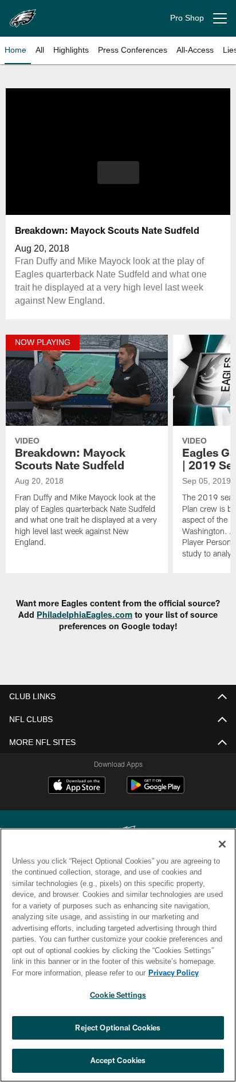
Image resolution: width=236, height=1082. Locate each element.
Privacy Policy (75, 972)
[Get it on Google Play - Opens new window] (155, 791)
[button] (118, 179)
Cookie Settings (118, 994)
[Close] (222, 844)
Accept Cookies (118, 1060)
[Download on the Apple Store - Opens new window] (77, 786)
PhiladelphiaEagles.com (84, 615)
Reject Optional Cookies (117, 1027)
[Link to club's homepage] (23, 14)
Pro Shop (187, 18)
